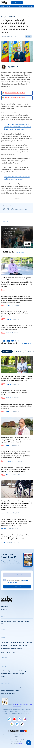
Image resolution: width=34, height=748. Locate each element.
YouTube (14, 719)
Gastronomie (23, 645)
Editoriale (4, 645)
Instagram (24, 719)
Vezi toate (19, 252)
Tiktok (22, 724)
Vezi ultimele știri (26, 343)
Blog (3, 638)
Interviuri (9, 461)
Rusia (19, 351)
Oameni (17, 671)
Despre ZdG (5, 606)
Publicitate (4, 609)
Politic (8, 289)
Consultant (4, 651)
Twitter (17, 724)
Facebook (19, 719)
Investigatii (5, 683)
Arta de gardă (5, 648)
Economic (20, 621)
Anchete (3, 678)
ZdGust (4, 658)
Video (3, 629)
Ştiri (3, 617)
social (13, 652)
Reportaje (9, 305)
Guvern (7, 351)
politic (8, 652)
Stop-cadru (21, 678)
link (5, 240)
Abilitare (4, 671)
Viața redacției (13, 645)
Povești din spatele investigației (11, 690)
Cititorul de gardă (16, 648)
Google (12, 724)
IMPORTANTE (12, 17)
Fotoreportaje (25, 671)
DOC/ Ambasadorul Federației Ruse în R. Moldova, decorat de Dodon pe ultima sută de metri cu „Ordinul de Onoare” (17, 127)
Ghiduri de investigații (8, 693)
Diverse (3, 624)
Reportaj (10, 678)
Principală (3, 17)
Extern (27, 621)
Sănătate (13, 642)
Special (4, 666)
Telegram (9, 719)
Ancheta (3, 688)
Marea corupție (17, 688)
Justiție (3, 621)
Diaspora (29, 642)
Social (8, 474)
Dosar (9, 688)
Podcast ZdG (21, 642)
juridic (3, 652)
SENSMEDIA (20, 743)
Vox (15, 678)
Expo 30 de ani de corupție (16, 673)
